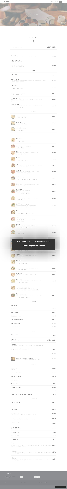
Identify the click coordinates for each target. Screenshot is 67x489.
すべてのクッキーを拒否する (33, 245)
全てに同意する (25, 245)
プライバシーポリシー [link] (34, 246)
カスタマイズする (41, 245)
